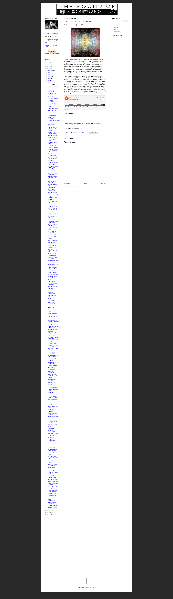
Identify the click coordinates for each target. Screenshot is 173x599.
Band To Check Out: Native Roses (52, 158)
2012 (48, 512)
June (49, 76)
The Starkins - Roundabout (51, 431)
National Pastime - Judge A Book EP (52, 143)
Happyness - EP (52, 493)
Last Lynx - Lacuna (52, 240)
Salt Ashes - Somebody (51, 289)
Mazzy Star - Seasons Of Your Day (53, 465)
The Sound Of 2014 (52, 507)
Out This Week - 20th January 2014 (53, 261)
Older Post (103, 183)
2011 (48, 514)
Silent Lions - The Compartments (52, 296)
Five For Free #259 (52, 135)
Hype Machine (116, 31)
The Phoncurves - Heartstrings (52, 182)
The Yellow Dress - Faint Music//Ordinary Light (52, 439)
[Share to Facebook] (95, 133)
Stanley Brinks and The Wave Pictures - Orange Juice (53, 269)
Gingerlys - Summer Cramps (52, 453)
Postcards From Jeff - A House (53, 217)
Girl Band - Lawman (52, 444)
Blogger (93, 587)
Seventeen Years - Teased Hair (52, 496)
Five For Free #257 (52, 234)
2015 (48, 66)
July (49, 74)
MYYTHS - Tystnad (52, 307)
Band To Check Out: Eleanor (52, 317)
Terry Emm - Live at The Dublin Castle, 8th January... (53, 221)
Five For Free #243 (52, 424)
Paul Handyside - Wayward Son (52, 114)
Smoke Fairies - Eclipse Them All (52, 205)
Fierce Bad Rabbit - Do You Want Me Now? (52, 421)
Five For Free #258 (52, 192)
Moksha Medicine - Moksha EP (52, 427)
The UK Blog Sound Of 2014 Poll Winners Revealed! (53, 504)
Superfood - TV (51, 199)
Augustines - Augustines (51, 293)
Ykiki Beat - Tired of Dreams (52, 410)
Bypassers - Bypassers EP (52, 332)
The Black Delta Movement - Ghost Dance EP (53, 469)
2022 (48, 62)
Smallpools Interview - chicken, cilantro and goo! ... (53, 105)
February (50, 82)
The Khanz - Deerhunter (51, 280)
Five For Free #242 (52, 479)
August (50, 72)
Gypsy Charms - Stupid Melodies (52, 133)
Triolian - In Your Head (52, 111)
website (74, 113)
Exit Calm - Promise (52, 272)
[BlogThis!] (92, 133)
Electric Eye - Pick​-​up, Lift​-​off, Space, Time (53, 139)
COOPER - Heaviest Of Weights (53, 390)
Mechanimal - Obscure (51, 125)
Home (85, 183)
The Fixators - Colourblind (51, 299)
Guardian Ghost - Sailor (52, 243)
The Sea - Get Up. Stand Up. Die (52, 254)
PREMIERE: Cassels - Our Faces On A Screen (53, 151)
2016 (48, 64)
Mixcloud (48, 46)
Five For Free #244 (52, 382)
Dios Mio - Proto (52, 435)
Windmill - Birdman (52, 365)
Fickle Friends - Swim (53, 481)
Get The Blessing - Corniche (52, 277)
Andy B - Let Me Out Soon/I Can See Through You (52, 210)
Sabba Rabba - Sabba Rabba (52, 476)
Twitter (74, 125)
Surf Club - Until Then (53, 274)
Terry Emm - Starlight (53, 433)
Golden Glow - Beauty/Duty (51, 90)
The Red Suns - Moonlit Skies (52, 363)
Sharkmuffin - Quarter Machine (53, 414)
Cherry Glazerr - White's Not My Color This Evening (53, 386)
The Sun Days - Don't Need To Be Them (53, 97)
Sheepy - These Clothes (52, 118)
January (50, 85)
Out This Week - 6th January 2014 (52, 450)
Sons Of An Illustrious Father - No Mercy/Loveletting (53, 168)
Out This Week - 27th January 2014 (53, 163)
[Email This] (90, 133)
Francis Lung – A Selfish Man (52, 372)
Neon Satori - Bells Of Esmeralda (53, 202)
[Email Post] (87, 132)
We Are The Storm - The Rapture (52, 174)
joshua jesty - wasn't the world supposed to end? (53, 338)
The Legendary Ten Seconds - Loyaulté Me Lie (53, 321)
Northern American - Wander (53, 284)
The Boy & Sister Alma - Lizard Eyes (53, 417)
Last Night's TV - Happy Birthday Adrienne (52, 250)
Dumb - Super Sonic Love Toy (53, 232)
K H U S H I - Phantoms (51, 101)
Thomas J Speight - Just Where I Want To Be (53, 178)
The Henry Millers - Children (52, 380)
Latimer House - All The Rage (52, 225)
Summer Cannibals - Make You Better (53, 491)
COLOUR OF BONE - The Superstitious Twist (53, 129)
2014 (48, 68)
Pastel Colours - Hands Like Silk (52, 342)
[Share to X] (94, 133)
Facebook (68, 125)
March (49, 80)
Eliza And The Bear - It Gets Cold (53, 346)
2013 (48, 510)
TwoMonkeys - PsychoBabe (51, 500)
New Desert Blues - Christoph (52, 258)
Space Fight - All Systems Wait (52, 246)
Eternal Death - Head (53, 108)
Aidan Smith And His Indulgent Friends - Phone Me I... (53, 326)
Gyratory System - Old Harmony (53, 352)
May (49, 78)
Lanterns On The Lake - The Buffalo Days (53, 376)
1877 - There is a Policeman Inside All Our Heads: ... (53, 457)
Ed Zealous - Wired (52, 305)
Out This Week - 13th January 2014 (53, 356)
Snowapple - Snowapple (51, 446)
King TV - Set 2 (51, 335)
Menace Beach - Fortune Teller (52, 368)
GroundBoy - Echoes (53, 171)
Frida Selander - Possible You (52, 303)
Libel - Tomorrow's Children (52, 400)
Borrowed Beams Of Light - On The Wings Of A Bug (53, 196)
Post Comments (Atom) (76, 186)
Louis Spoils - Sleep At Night (53, 359)
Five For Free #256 (52, 286)
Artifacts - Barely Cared (52, 310)
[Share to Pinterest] (97, 133)
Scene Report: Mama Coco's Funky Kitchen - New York (53, 396)
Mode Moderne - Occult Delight (52, 154)
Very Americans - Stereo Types (52, 190)
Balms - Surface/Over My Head (53, 484)
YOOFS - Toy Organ (52, 393)
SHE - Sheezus (51, 160)
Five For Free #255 (52, 329)
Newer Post (67, 183)
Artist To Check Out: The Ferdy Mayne (53, 146)
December (50, 70)
